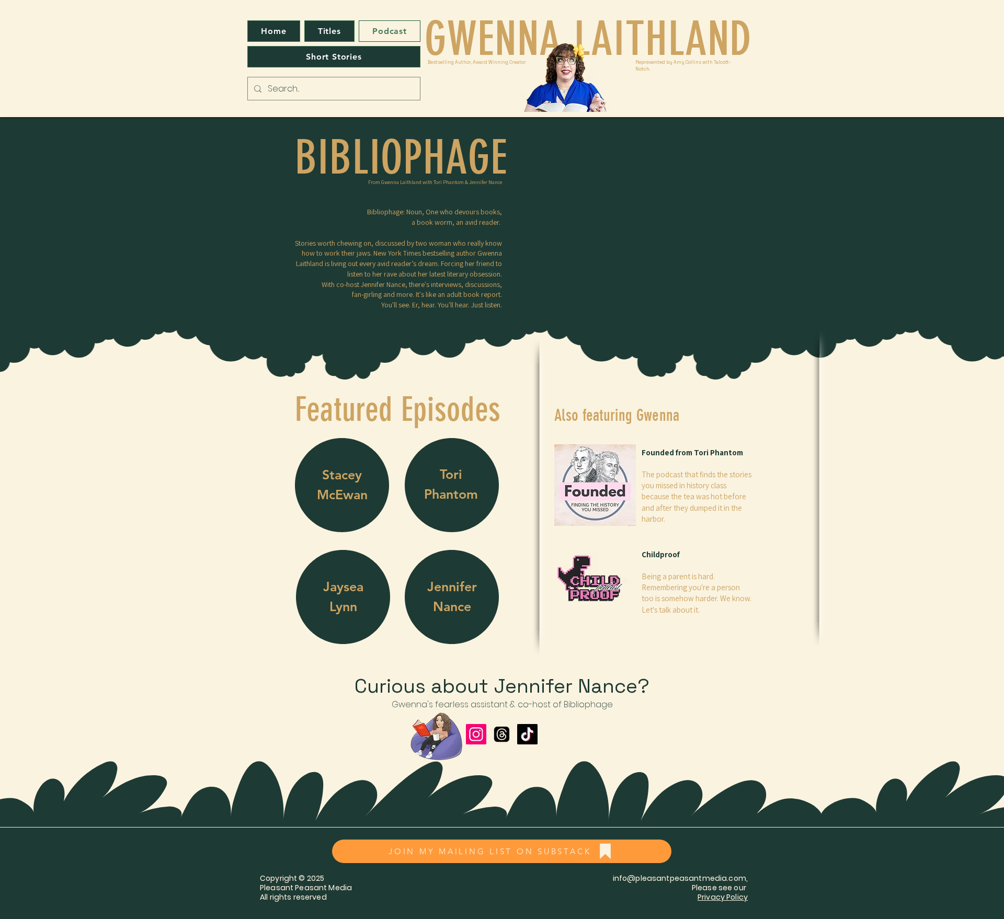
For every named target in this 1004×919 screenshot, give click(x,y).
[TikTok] (527, 734)
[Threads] (502, 734)
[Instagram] (476, 734)
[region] (342, 485)
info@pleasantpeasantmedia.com (679, 878)
